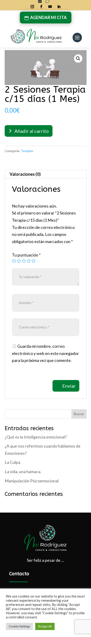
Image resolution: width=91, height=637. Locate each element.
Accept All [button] (45, 626)
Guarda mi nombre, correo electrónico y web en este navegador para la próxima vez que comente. (45, 353)
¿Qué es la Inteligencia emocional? (36, 436)
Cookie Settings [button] (19, 626)
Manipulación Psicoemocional (32, 480)
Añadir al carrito (31, 131)
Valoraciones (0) (25, 174)
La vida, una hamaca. (23, 471)
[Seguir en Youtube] (49, 6)
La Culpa (12, 462)
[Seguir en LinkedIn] (58, 6)
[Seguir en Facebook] (41, 6)
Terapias (27, 151)
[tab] (45, 174)
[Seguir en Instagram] (32, 6)
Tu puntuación (26, 254)
